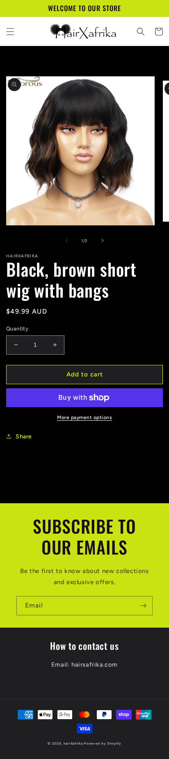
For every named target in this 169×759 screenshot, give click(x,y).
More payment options (84, 417)
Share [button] (24, 436)
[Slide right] (103, 241)
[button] (10, 32)
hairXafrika (73, 743)
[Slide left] (66, 241)
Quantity (17, 329)
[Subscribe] (143, 605)
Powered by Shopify (102, 743)
